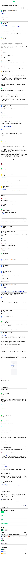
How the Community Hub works (4, 523)
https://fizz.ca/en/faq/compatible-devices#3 (6, 126)
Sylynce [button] (3, 265)
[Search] (25, 1)
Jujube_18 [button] (4, 253)
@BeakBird (3, 408)
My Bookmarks (14, 516)
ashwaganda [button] (4, 209)
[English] (14, 1)
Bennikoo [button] (4, 50)
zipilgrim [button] (3, 13)
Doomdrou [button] (4, 310)
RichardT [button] (3, 393)
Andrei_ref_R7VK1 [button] (4, 10)
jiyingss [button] (3, 55)
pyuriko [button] (3, 238)
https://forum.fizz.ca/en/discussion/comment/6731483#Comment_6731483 (11, 26)
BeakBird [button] (3, 332)
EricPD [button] (2, 189)
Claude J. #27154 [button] (4, 66)
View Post (24, 219)
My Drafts (14, 519)
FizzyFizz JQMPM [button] (4, 231)
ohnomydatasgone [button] (4, 499)
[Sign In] (27, 1)
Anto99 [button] (3, 271)
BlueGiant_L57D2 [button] (4, 204)
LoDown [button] (3, 321)
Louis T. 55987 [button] (4, 105)
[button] (1, 11)
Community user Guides (4, 520)
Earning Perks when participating (5, 524)
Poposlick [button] (4, 226)
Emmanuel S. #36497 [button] (5, 452)
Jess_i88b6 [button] (3, 25)
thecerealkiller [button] (4, 316)
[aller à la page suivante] (16, 545)
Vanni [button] (3, 22)
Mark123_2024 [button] (4, 259)
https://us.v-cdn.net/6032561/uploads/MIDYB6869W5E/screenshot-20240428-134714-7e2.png (13, 291)
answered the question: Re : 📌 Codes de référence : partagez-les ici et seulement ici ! (11, 534)
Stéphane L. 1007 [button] (4, 455)
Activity (2, 515)
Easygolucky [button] (4, 174)
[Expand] (14, 45)
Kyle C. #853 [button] (3, 143)
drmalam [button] (3, 415)
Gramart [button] (3, 243)
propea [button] (3, 248)
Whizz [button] (2, 213)
